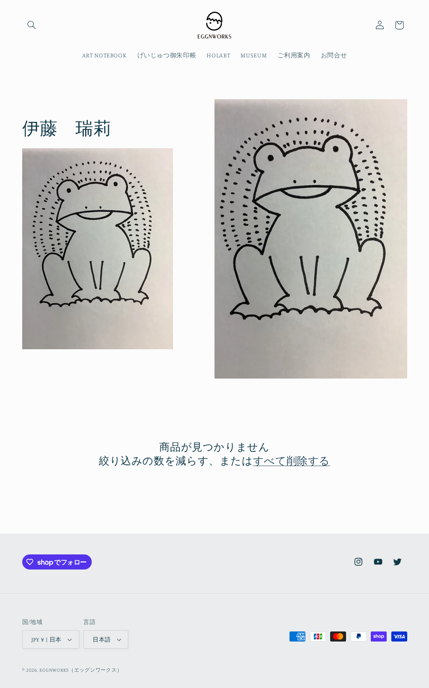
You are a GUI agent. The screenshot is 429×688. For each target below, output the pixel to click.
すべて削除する (291, 460)
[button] (31, 25)
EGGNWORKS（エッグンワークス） (80, 670)
